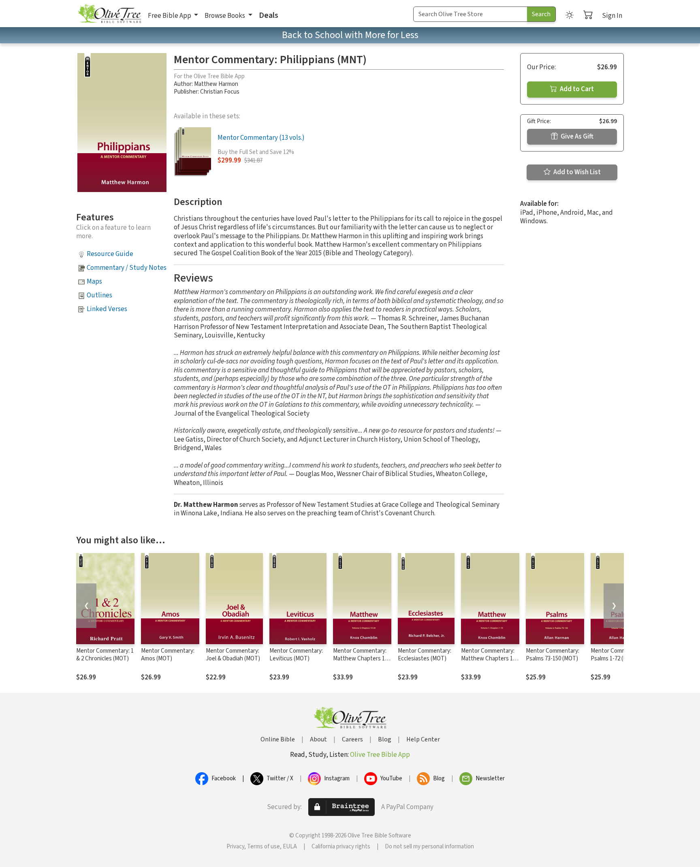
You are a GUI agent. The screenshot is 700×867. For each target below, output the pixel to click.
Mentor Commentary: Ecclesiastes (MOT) (424, 655)
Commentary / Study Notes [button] (126, 268)
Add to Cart (576, 89)
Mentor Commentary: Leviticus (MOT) (296, 655)
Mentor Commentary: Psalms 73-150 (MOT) (552, 655)
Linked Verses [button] (107, 309)
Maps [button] (94, 281)
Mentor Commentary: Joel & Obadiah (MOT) (233, 655)
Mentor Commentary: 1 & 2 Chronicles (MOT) (105, 655)
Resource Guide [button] (110, 254)
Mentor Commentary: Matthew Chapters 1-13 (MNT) (488, 659)
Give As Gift (576, 136)
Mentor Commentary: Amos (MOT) (167, 655)
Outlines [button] (99, 295)
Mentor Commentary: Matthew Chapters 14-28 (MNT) (361, 659)
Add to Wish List (576, 172)
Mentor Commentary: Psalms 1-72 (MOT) (617, 655)
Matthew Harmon (216, 84)
